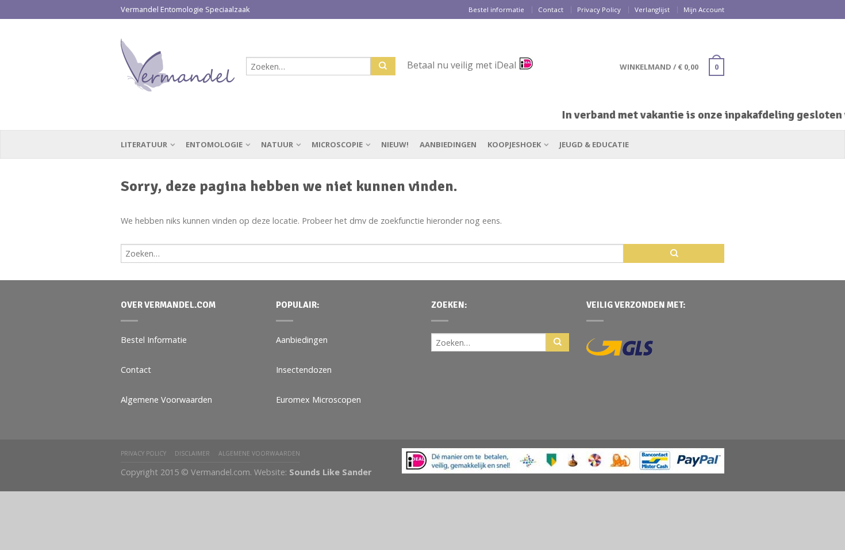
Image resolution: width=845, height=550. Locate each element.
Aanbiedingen (448, 144)
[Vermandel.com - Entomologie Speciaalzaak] (178, 62)
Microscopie (337, 144)
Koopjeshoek (514, 144)
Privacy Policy (599, 9)
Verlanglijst (652, 9)
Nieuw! (395, 144)
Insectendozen (304, 369)
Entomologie (214, 144)
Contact (550, 9)
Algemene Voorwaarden (166, 399)
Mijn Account (703, 9)
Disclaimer (192, 453)
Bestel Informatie (154, 339)
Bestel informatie (496, 9)
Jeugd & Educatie (594, 144)
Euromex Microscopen (318, 399)
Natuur (277, 144)
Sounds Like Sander (330, 472)
